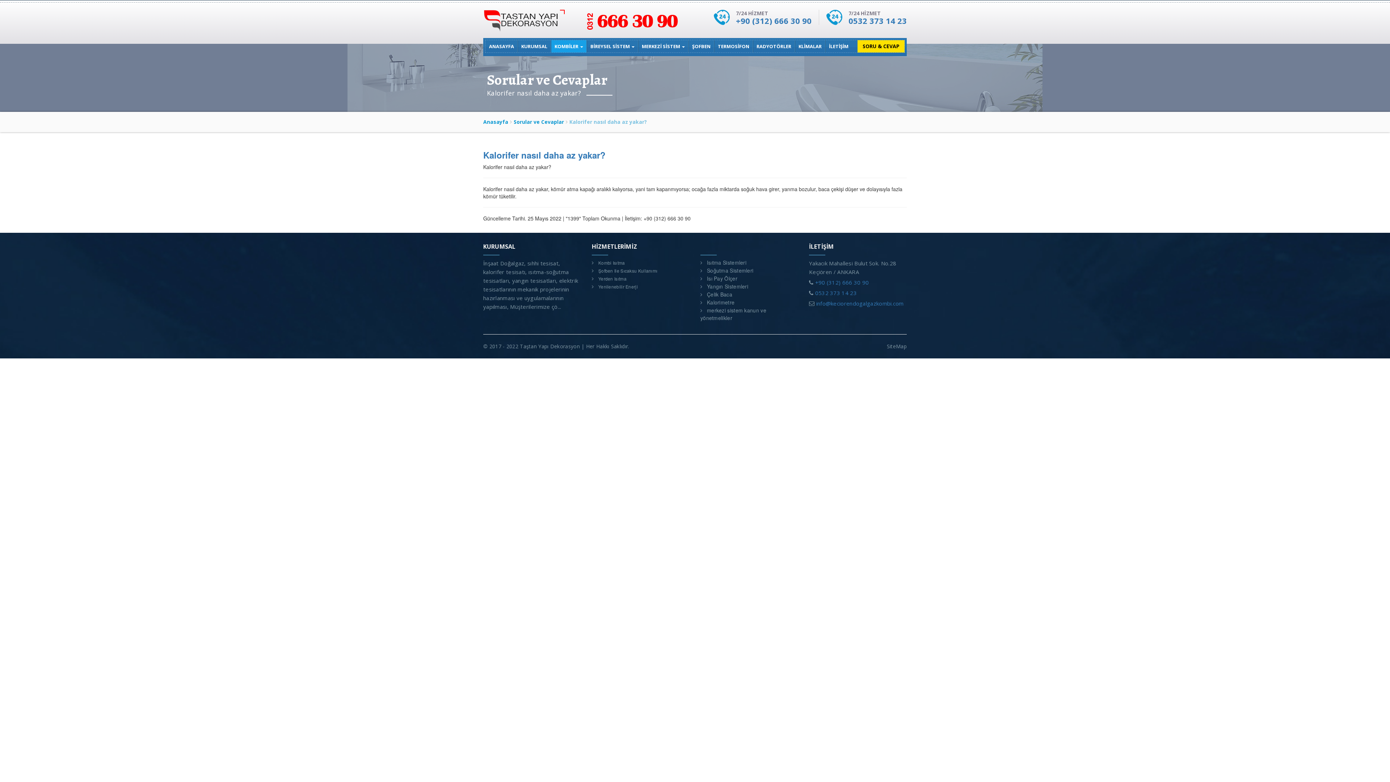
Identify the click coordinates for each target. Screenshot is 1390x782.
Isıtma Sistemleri (726, 262)
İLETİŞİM (838, 46)
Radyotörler (774, 46)
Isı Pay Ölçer (722, 278)
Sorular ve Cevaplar (539, 121)
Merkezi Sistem (661, 46)
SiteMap (897, 346)
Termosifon (733, 46)
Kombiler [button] (567, 46)
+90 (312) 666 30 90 (774, 20)
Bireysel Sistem (610, 46)
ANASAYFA (501, 46)
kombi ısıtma (611, 263)
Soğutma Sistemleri (730, 270)
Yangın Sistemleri (727, 286)
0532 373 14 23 (877, 20)
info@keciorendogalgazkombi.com (860, 303)
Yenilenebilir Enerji (618, 286)
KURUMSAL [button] (534, 46)
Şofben (701, 46)
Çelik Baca (719, 294)
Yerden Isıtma (612, 279)
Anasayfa (495, 121)
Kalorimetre (720, 302)
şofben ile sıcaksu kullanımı (627, 271)
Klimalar (810, 46)
